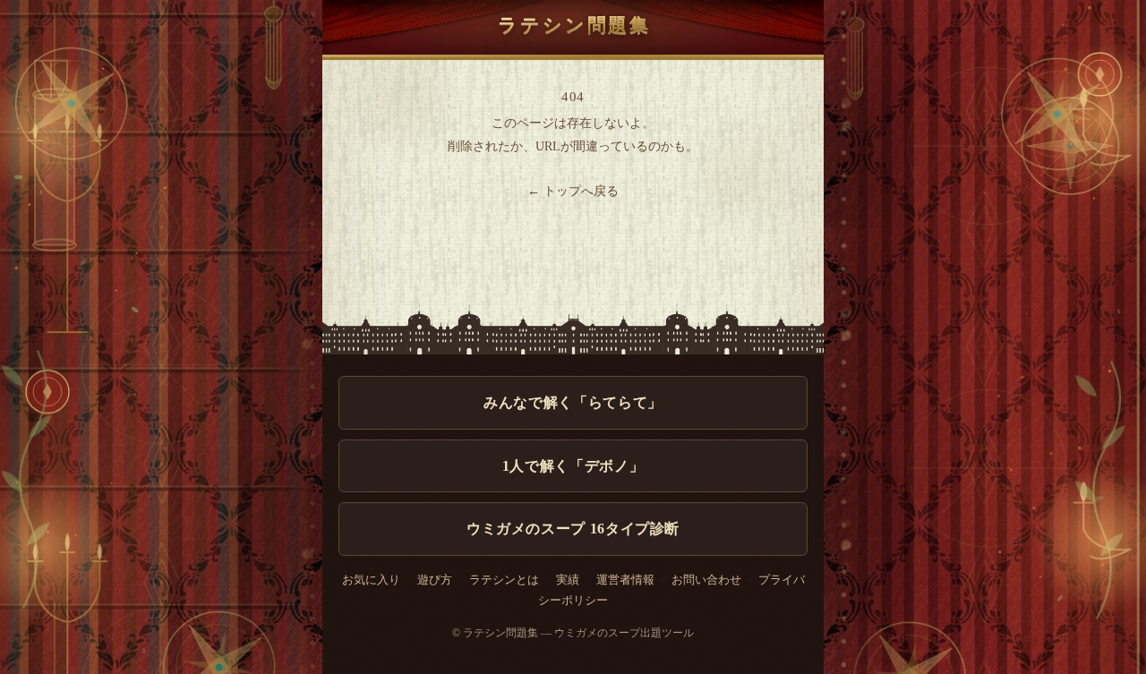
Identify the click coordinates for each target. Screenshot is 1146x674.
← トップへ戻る (573, 191)
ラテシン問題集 (574, 24)
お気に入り (371, 580)
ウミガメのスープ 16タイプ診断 (573, 528)
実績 (567, 580)
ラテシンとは (504, 580)
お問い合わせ (706, 580)
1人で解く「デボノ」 (573, 466)
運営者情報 (625, 580)
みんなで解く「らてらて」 (573, 402)
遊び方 (434, 580)
